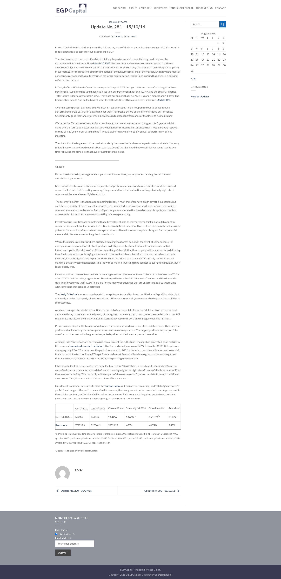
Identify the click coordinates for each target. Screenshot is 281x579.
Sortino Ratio (112, 385)
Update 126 (163, 99)
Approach (145, 8)
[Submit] (222, 24)
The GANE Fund (204, 8)
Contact (220, 8)
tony (133, 36)
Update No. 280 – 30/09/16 (76, 490)
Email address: (63, 538)
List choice (61, 530)
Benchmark (61, 425)
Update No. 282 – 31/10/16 (160, 490)
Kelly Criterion (68, 294)
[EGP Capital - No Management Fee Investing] (71, 8)
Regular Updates (118, 22)
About (133, 8)
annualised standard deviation (86, 345)
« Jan (193, 78)
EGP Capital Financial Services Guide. (140, 569)
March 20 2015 (101, 63)
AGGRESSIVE (160, 8)
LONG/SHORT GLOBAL (181, 8)
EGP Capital (120, 8)
